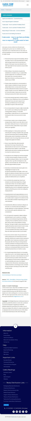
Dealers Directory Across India (11, 390)
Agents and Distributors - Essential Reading (12, 18)
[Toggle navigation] (27, 5)
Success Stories (8, 360)
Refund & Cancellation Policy (11, 339)
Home (2, 9)
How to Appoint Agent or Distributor (10, 21)
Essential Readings (8, 350)
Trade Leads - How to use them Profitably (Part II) (13, 27)
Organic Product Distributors (11, 394)
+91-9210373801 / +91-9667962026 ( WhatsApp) (16, 408)
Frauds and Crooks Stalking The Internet (11, 33)
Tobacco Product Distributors (11, 396)
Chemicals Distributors (9, 388)
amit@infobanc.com (18, 296)
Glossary (6, 379)
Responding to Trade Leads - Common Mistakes (13, 30)
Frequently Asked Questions (11, 347)
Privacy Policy (7, 335)
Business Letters (8, 372)
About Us (6, 333)
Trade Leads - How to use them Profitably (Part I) (13, 24)
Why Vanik (6, 354)
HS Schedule (7, 366)
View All (6, 404)
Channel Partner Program (10, 364)
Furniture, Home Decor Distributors (12, 401)
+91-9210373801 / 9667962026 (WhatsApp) (14, 1)
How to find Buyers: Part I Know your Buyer (12, 275)
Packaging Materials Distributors (12, 385)
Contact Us (6, 342)
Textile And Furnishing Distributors (12, 399)
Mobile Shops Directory (9, 392)
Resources (6, 352)
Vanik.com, (13, 416)
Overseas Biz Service (9, 362)
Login (27, 1)
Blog (5, 374)
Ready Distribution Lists (15, 383)
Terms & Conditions (8, 337)
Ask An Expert (7, 376)
